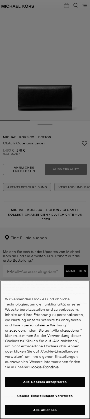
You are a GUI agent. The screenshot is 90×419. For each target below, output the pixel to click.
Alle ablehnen (45, 410)
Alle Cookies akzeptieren (45, 382)
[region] (45, 350)
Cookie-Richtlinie (44, 366)
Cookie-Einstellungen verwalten (45, 396)
